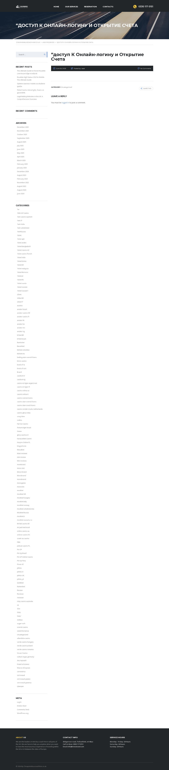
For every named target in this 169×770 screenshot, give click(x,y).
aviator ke (21, 324)
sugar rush (21, 623)
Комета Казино (23, 664)
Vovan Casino (22, 653)
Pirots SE (20, 564)
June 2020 (20, 193)
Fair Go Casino (22, 424)
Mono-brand (21, 472)
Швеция (20, 686)
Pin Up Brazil (21, 553)
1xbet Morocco (22, 272)
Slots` (19, 616)
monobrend (21, 479)
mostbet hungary (23, 498)
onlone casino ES (23, 535)
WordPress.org (22, 713)
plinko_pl (20, 579)
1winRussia (21, 231)
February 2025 (22, 164)
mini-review (21, 457)
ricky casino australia (25, 601)
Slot (18, 609)
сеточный (21, 675)
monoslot (20, 487)
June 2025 (20, 149)
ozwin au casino (23, 538)
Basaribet (20, 346)
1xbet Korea (21, 261)
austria (19, 305)
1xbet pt (20, 276)
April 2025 (20, 157)
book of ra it (21, 368)
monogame (21, 483)
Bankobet (20, 342)
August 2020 (21, 190)
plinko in (20, 572)
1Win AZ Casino (23, 213)
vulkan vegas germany (25, 657)
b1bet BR (20, 335)
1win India (21, 224)
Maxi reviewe (22, 453)
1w (18, 209)
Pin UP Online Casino (25, 557)
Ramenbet (21, 586)
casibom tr (21, 376)
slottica (19, 620)
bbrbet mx (21, 353)
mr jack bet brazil (23, 527)
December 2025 (23, 127)
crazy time (21, 416)
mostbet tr (21, 516)
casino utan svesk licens (26, 405)
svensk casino (22, 627)
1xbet (19, 235)
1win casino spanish (24, 217)
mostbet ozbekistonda (25, 509)
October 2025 (22, 134)
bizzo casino (21, 361)
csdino (19, 420)
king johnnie (21, 446)
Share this (147, 88)
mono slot (20, 468)
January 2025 (22, 168)
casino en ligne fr (23, 387)
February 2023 (22, 179)
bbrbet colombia (23, 350)
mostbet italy (22, 501)
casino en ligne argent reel (27, 383)
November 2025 (23, 131)
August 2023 (21, 175)
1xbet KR (20, 265)
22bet (19, 294)
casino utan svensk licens (26, 402)
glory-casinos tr (23, 435)
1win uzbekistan (23, 228)
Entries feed (21, 706)
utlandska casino (23, 638)
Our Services (71, 7)
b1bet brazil (21, 339)
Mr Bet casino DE (23, 524)
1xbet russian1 (22, 291)
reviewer (20, 597)
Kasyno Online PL (23, 442)
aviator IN (20, 320)
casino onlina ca (23, 390)
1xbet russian (22, 287)
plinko (19, 568)
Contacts (108, 7)
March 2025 (21, 160)
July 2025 (20, 145)
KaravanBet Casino (24, 439)
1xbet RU (20, 280)
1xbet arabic (21, 243)
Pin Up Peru (21, 561)
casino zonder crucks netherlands (30, 409)
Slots (19, 612)
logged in (65, 102)
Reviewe (20, 594)
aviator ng (21, 331)
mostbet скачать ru (24, 520)
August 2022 (21, 186)
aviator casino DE (23, 313)
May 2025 (20, 153)
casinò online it (22, 394)
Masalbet (20, 450)
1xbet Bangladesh (24, 246)
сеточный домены (24, 683)
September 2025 (23, 138)
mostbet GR (21, 494)
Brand (19, 372)
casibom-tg (21, 379)
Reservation (90, 7)
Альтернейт (22, 660)
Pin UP (19, 549)
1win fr (19, 220)
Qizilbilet (20, 583)
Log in (19, 702)
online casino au (23, 531)
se (18, 605)
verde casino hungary (25, 642)
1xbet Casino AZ (23, 250)
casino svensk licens (25, 398)
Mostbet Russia (23, 512)
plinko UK (20, 575)
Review (20, 590)
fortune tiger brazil (24, 427)
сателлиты (21, 671)
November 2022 (23, 182)
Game (19, 431)
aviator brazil (22, 309)
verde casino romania (25, 649)
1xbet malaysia (22, 268)
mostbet (20, 490)
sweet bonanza (23, 631)
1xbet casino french (24, 254)
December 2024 (23, 171)
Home (56, 7)
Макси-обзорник (23, 668)
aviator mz (21, 328)
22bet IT (20, 302)
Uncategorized (22, 634)
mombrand (21, 464)
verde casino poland (25, 646)
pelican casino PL (23, 546)
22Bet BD (20, 298)
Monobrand (21, 475)
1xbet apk (20, 239)
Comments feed (23, 709)
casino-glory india (23, 413)
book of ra (21, 365)
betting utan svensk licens (27, 357)
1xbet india (21, 257)
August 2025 (21, 142)
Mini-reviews (22, 461)
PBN (18, 542)
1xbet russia (21, 283)
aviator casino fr (23, 316)
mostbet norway (23, 505)
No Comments (145, 68)
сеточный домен (23, 679)
